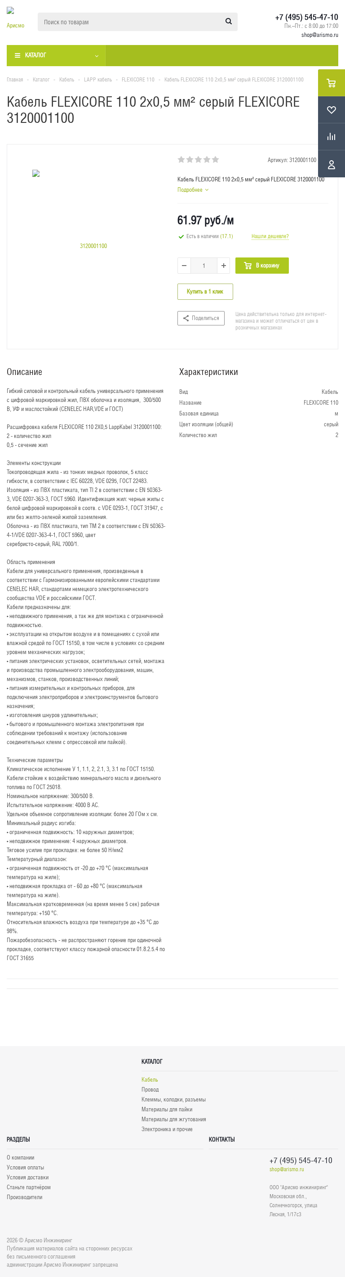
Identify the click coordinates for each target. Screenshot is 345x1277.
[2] (190, 159)
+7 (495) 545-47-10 (306, 17)
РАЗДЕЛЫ (18, 1139)
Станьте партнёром (29, 1187)
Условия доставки (28, 1177)
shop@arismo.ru (319, 35)
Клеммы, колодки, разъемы (174, 1099)
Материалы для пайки (167, 1109)
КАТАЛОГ (152, 1061)
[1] (181, 159)
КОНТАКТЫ (222, 1139)
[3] (199, 159)
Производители (24, 1197)
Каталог (35, 55)
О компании (20, 1157)
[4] (207, 159)
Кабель (150, 1079)
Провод (150, 1089)
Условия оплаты (25, 1167)
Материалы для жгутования (174, 1119)
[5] (216, 159)
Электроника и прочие (167, 1129)
